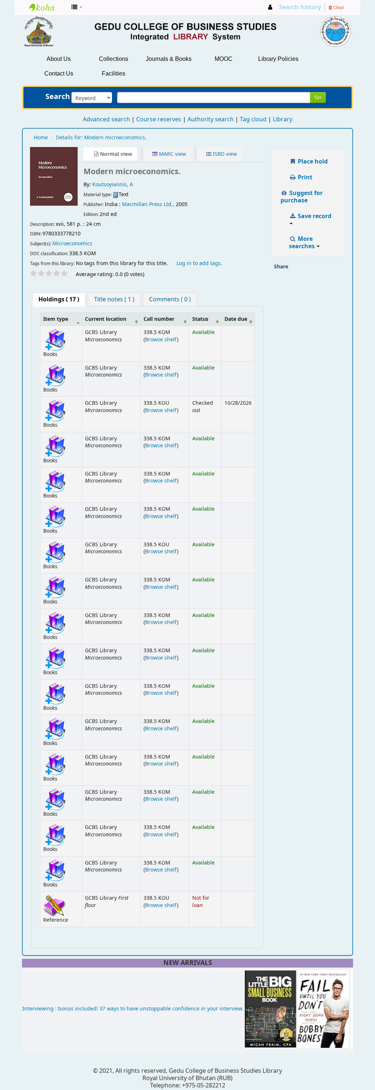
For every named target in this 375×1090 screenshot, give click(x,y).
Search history (300, 7)
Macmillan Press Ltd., (148, 204)
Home (41, 138)
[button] (77, 7)
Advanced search (106, 119)
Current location (105, 319)
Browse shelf (161, 340)
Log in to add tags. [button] (199, 263)
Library (282, 119)
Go (318, 97)
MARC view (171, 154)
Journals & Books (169, 59)
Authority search (211, 119)
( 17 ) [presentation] (58, 299)
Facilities (113, 73)
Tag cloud (253, 119)
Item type (55, 319)
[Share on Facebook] (311, 269)
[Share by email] (296, 269)
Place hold (312, 161)
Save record (313, 216)
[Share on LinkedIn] (326, 269)
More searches (302, 243)
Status (200, 319)
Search (57, 96)
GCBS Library (47, 7)
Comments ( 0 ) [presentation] (170, 299)
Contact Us (58, 73)
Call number (159, 319)
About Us (59, 59)
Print (304, 177)
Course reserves (158, 119)
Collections (113, 59)
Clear (338, 7)
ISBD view (224, 154)
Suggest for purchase (302, 197)
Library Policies (278, 59)
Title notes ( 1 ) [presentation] (114, 299)
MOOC (224, 59)
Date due (235, 319)
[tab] (58, 300)
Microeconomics (72, 243)
